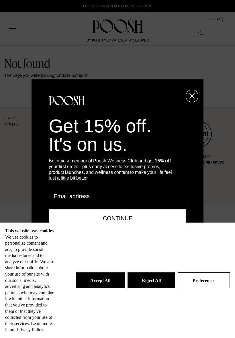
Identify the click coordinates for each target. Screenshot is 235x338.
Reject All (151, 280)
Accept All (100, 280)
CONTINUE (117, 218)
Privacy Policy (30, 329)
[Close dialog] (192, 96)
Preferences (204, 280)
